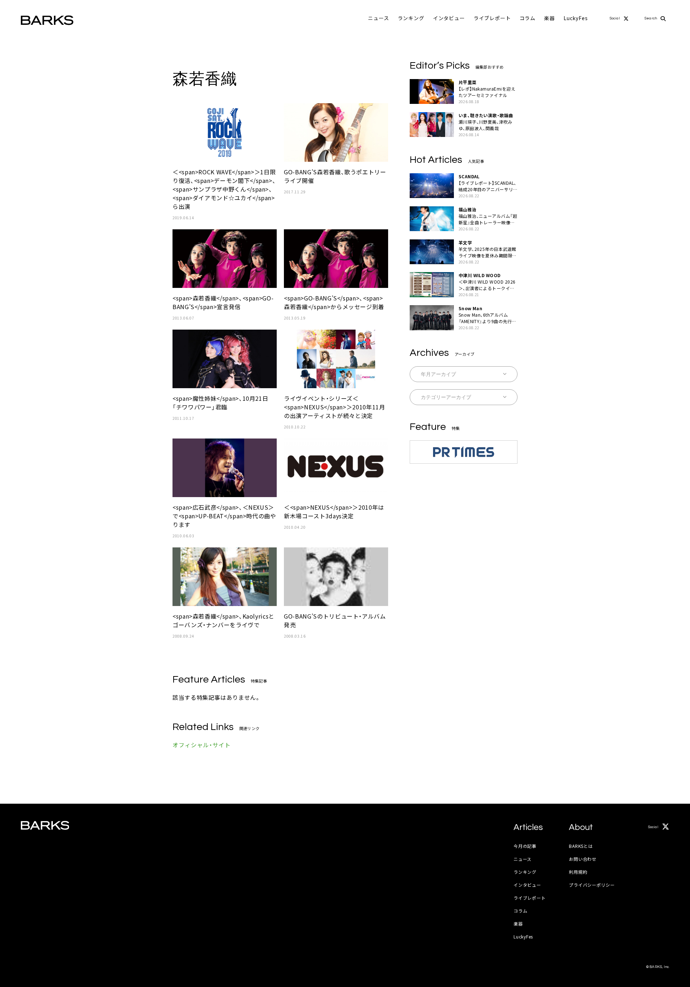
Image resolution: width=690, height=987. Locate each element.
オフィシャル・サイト (201, 744)
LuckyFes (576, 18)
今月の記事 (525, 846)
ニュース (378, 18)
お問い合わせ (582, 859)
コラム (528, 18)
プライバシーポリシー (592, 885)
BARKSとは (581, 846)
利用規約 (578, 872)
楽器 (549, 18)
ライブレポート (492, 18)
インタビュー (449, 18)
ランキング (411, 18)
